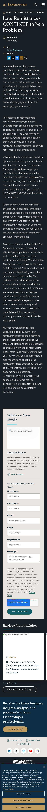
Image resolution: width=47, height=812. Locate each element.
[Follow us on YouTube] (31, 751)
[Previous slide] (4, 683)
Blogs (30, 13)
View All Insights (17, 689)
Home (8, 13)
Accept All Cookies (23, 807)
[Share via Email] (21, 58)
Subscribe (13, 729)
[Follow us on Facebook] (23, 751)
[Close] (44, 767)
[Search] (35, 4)
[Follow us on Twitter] (16, 751)
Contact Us (16, 740)
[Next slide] (15, 683)
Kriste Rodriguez (14, 50)
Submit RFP (34, 740)
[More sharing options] (25, 58)
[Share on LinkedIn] (9, 58)
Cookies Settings (23, 794)
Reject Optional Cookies (23, 801)
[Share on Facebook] (17, 58)
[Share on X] (13, 58)
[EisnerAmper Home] (14, 4)
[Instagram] (37, 751)
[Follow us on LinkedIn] (9, 751)
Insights (19, 13)
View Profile (17, 474)
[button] (43, 4)
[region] (23, 788)
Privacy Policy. (8, 789)
